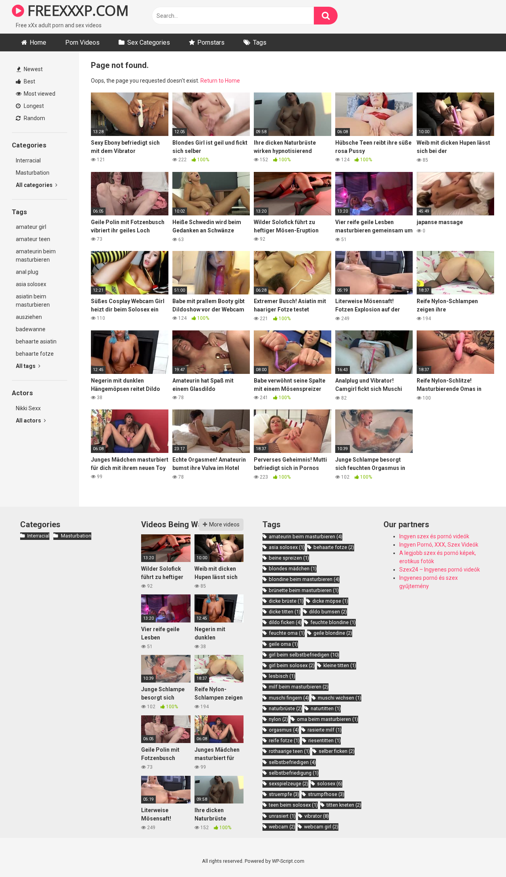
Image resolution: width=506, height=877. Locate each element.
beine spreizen (289, 558)
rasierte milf (325, 730)
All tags (26, 366)
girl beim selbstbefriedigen (304, 655)
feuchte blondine (333, 622)
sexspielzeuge (288, 783)
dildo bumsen (328, 612)
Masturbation (32, 173)
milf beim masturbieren (299, 687)
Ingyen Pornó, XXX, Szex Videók (438, 544)
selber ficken (337, 751)
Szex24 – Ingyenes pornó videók (439, 569)
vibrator (316, 816)
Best (29, 81)
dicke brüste (286, 601)
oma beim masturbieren (327, 719)
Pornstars (211, 42)
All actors (29, 420)
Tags (259, 42)
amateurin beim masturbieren (36, 255)
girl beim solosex (292, 665)
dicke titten (284, 612)
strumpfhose (326, 794)
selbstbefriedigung (294, 773)
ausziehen (29, 317)
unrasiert (282, 816)
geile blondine (332, 633)
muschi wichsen (339, 698)
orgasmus (284, 730)
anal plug (27, 272)
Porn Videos (82, 42)
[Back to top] (479, 853)
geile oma (283, 644)
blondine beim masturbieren (304, 579)
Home (38, 42)
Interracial (28, 160)
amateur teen (33, 239)
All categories (35, 185)
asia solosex (31, 284)
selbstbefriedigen (292, 762)
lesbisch (282, 676)
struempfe (284, 794)
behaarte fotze (35, 354)
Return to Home (220, 80)
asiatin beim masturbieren (33, 300)
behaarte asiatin (36, 341)
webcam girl (321, 827)
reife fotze (284, 740)
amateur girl (31, 227)
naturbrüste (285, 708)
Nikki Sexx (28, 408)
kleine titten (339, 665)
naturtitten (326, 708)
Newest (33, 69)
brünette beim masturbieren (304, 590)
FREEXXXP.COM (76, 10)
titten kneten (344, 805)
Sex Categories (148, 42)
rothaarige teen (289, 751)
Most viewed (39, 94)
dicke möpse (330, 601)
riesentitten (324, 740)
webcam (282, 827)
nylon (278, 719)
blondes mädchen (293, 568)
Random (34, 118)
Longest (33, 106)
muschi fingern (289, 698)
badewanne (30, 329)
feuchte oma (287, 633)
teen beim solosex (293, 805)
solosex (329, 783)
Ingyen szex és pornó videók (434, 536)
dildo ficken (285, 622)
